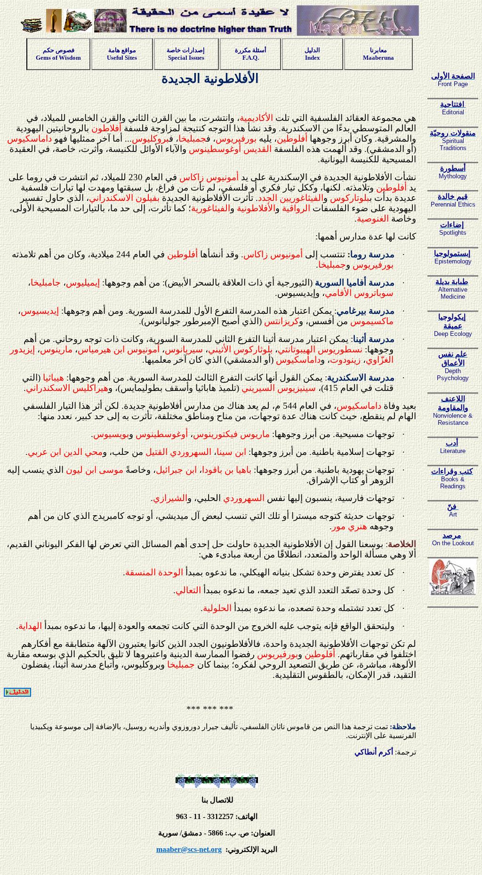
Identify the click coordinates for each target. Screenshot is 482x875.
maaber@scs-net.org (189, 849)
